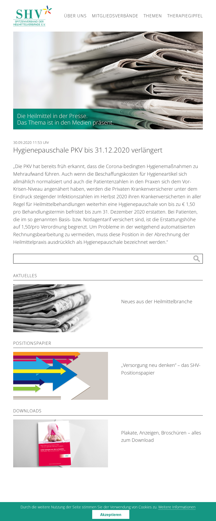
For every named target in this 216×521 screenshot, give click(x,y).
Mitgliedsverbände (115, 16)
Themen (153, 16)
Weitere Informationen (176, 506)
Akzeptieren (110, 514)
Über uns (75, 16)
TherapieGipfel (185, 16)
